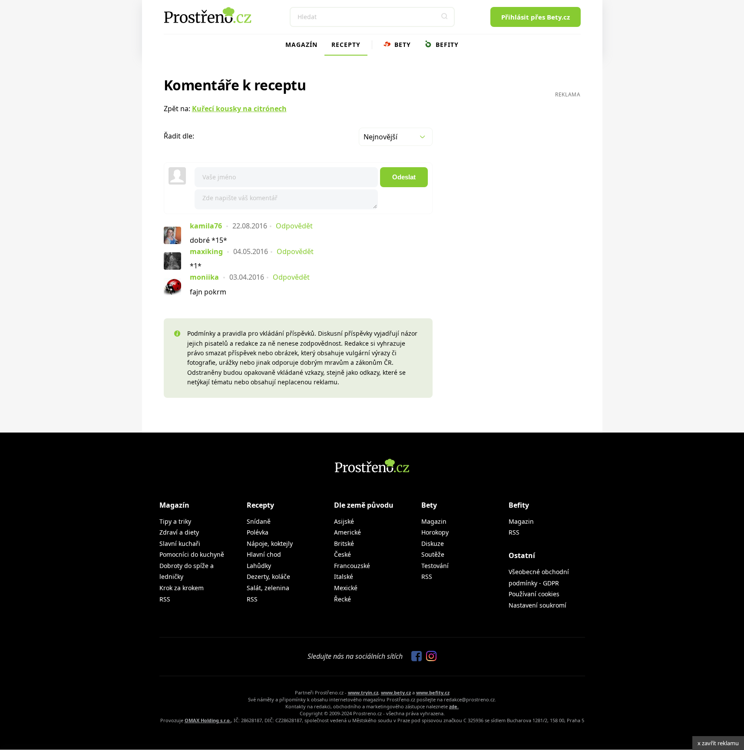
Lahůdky (259, 566)
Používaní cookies (534, 594)
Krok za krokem (181, 588)
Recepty (345, 44)
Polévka (257, 532)
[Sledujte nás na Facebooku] (414, 656)
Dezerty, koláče (268, 576)
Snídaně (259, 521)
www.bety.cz (396, 692)
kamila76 (206, 226)
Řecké (342, 599)
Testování (435, 566)
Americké (347, 532)
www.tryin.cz (363, 692)
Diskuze (432, 543)
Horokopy (435, 532)
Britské (344, 543)
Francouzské (352, 566)
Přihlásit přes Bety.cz (535, 17)
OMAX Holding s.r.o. (208, 720)
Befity (446, 44)
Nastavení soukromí (537, 605)
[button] (445, 17)
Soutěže (432, 554)
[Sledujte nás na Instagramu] (429, 656)
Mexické (345, 588)
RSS (164, 599)
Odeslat (404, 177)
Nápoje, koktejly (270, 543)
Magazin (433, 521)
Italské (343, 576)
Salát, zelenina (268, 588)
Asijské (344, 521)
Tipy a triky (175, 521)
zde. (454, 706)
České (342, 554)
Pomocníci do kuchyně (191, 554)
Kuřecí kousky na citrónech (239, 108)
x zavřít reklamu (718, 743)
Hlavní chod (264, 554)
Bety (401, 44)
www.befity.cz (433, 692)
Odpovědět (294, 226)
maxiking (206, 251)
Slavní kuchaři (179, 543)
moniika (204, 277)
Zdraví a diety (179, 532)
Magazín (301, 44)
